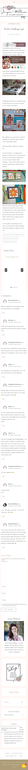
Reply (3, 312)
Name (4, 586)
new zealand (6, 234)
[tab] (12, 287)
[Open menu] (14, 2)
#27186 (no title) (17, 753)
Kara (9, 484)
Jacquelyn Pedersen (14, 342)
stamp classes (14, 238)
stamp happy (6, 241)
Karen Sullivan (13, 504)
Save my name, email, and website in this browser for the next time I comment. (14, 605)
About (7, 753)
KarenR (10, 320)
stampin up (13, 241)
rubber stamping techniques (17, 234)
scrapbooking (6, 238)
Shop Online (14, 692)
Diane (10, 364)
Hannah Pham (12, 524)
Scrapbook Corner (14, 34)
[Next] (22, 270)
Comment (4, 561)
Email (4, 593)
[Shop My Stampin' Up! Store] (14, 672)
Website (4, 600)
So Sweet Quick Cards (11, 257)
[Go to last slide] (6, 270)
